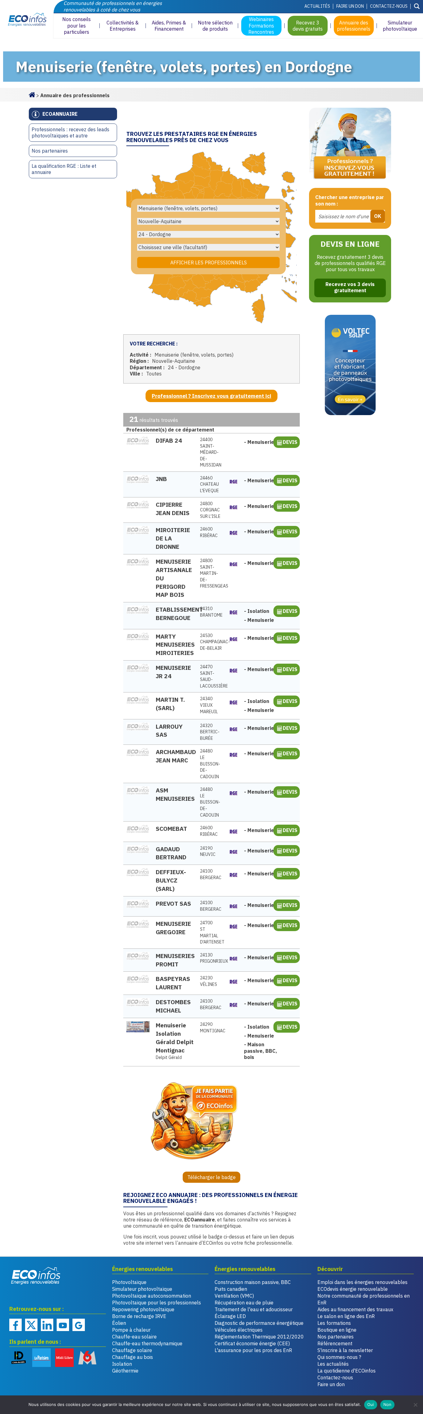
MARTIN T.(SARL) (170, 704)
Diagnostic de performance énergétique (259, 1323)
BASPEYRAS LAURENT (173, 983)
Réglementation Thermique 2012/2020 (259, 1337)
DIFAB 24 (169, 440)
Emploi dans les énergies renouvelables (362, 1282)
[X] (31, 1325)
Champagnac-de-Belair (211, 642)
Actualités (317, 6)
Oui (370, 1404)
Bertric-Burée (210, 732)
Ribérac (209, 532)
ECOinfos (26, 19)
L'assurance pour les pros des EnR (253, 1350)
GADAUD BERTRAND (171, 853)
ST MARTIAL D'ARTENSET (211, 932)
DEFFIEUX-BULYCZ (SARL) (171, 880)
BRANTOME (211, 612)
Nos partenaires (50, 151)
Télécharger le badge (211, 1177)
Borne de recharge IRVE (139, 1316)
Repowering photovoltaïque (143, 1309)
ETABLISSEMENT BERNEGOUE (175, 613)
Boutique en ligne (336, 1330)
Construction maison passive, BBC (253, 1282)
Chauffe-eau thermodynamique (147, 1343)
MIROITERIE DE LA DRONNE (173, 538)
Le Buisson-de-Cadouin (210, 763)
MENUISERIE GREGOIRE (173, 928)
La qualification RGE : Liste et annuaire (64, 169)
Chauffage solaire (132, 1350)
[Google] (78, 1325)
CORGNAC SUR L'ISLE (210, 510)
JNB (161, 479)
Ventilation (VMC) (234, 1296)
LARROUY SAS (169, 730)
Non (387, 1404)
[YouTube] (63, 1325)
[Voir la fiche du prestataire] (138, 440)
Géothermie (125, 1371)
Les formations (334, 1323)
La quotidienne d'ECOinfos (346, 1371)
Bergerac (210, 874)
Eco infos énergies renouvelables (36, 1275)
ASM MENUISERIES (175, 794)
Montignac (211, 1027)
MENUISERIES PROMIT (175, 960)
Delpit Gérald (169, 1057)
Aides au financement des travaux (355, 1309)
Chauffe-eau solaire (134, 1337)
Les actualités (333, 1364)
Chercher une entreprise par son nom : (349, 200)
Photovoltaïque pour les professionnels (156, 1302)
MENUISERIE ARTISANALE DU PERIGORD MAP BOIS (174, 578)
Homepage (32, 94)
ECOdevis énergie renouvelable (352, 1289)
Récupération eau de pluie (244, 1302)
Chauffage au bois (132, 1357)
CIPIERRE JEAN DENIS (173, 509)
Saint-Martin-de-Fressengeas (211, 573)
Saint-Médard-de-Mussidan (210, 452)
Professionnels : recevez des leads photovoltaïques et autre (70, 132)
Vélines (208, 981)
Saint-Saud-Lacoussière (211, 676)
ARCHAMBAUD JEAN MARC (175, 756)
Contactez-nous (389, 6)
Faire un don (350, 6)
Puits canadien (231, 1289)
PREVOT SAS (173, 903)
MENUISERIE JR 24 (173, 672)
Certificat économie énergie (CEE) (252, 1343)
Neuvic (208, 851)
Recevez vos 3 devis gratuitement (350, 287)
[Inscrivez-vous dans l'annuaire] (350, 145)
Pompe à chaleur (131, 1330)
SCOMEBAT (171, 828)
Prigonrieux (211, 958)
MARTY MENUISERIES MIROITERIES (175, 644)
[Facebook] (15, 1325)
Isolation (122, 1364)
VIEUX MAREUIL (209, 705)
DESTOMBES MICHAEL (173, 1006)
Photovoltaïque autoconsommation (151, 1296)
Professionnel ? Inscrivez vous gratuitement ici (211, 396)
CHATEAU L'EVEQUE (209, 484)
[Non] (415, 1405)
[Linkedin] (47, 1325)
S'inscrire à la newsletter (345, 1350)
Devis (290, 442)
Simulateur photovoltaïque (142, 1289)
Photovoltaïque (129, 1282)
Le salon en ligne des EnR (346, 1316)
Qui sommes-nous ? (339, 1357)
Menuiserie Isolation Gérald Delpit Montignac (175, 1037)
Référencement (334, 1343)
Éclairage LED (230, 1316)
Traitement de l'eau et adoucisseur (254, 1309)
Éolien (119, 1323)
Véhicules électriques (239, 1330)
